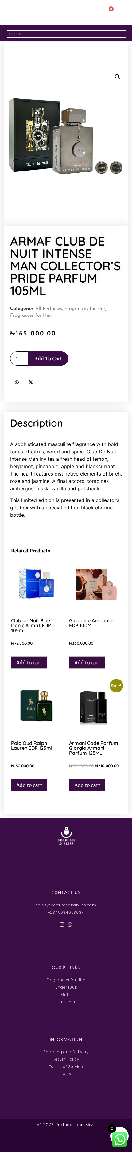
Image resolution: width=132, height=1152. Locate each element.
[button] (17, 10)
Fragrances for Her (84, 309)
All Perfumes (48, 309)
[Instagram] (62, 924)
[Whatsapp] (70, 924)
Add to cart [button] (29, 663)
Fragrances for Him (31, 315)
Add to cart (48, 358)
